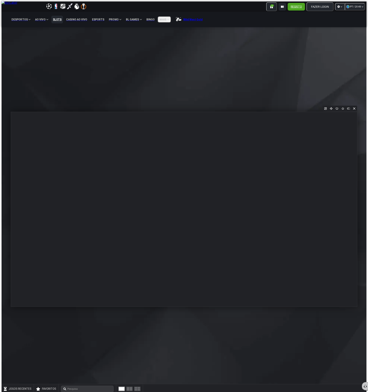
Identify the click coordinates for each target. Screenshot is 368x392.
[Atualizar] (337, 108)
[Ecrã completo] (331, 108)
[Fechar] (354, 108)
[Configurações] (340, 6)
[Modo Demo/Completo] (348, 108)
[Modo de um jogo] (121, 389)
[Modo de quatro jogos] (137, 389)
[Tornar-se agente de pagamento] (282, 7)
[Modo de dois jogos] (129, 389)
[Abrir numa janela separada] (325, 108)
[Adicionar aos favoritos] (343, 108)
